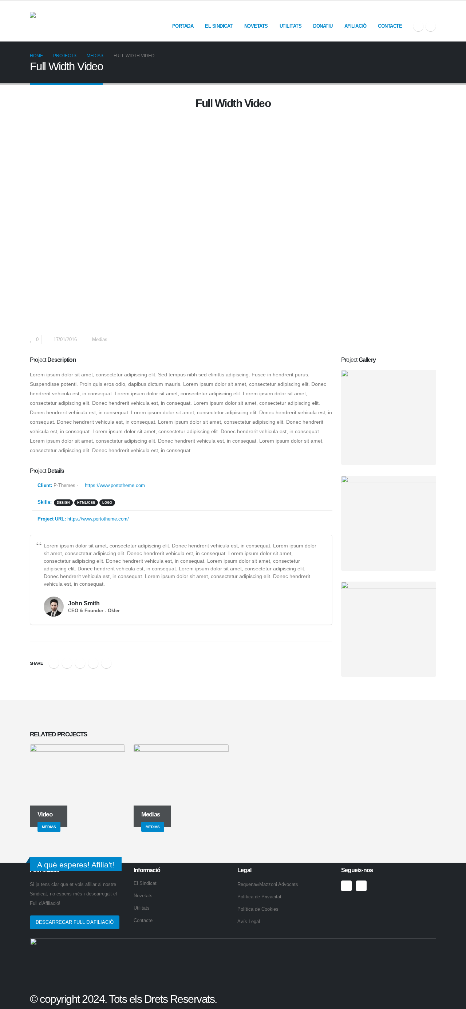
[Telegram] (431, 26)
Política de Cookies (258, 909)
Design (63, 502)
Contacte (390, 26)
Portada (183, 26)
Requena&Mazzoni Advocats (267, 884)
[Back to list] (34, 105)
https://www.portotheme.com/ (98, 519)
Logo (107, 502)
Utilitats (291, 26)
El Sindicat (219, 26)
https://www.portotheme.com (114, 485)
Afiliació (355, 26)
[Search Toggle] (433, 11)
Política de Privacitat (259, 896)
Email (106, 663)
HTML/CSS (86, 502)
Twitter (67, 663)
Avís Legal (248, 921)
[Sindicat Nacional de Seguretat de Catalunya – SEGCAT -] (84, 21)
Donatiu (323, 26)
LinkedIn (80, 663)
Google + (93, 663)
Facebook (54, 663)
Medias (99, 339)
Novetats (256, 26)
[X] (418, 26)
